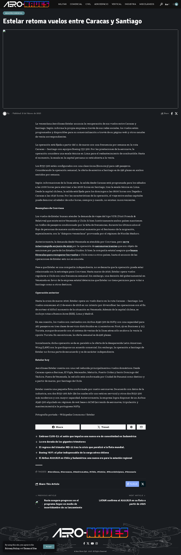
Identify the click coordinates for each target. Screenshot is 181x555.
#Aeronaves (66, 472)
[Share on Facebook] (172, 113)
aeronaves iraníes (106, 246)
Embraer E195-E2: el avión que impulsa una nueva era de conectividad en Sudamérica (87, 436)
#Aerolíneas (53, 472)
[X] (88, 543)
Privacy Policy (12, 548)
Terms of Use (30, 548)
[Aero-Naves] (26, 4)
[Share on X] (176, 113)
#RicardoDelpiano (115, 472)
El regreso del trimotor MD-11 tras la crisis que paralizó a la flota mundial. (82, 447)
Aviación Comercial (13, 13)
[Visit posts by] (5, 113)
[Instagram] (96, 543)
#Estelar (101, 472)
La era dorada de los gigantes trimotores (62, 441)
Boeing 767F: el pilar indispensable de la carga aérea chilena (74, 452)
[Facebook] (84, 543)
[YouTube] (92, 543)
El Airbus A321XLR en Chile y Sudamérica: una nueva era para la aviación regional (85, 458)
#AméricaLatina (80, 472)
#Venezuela (130, 472)
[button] (48, 546)
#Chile (92, 472)
